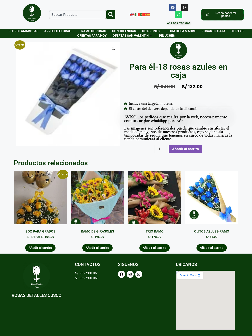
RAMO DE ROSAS (93, 31)
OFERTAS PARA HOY (92, 35)
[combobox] (77, 14)
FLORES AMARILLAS (23, 31)
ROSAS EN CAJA (213, 31)
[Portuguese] (142, 14)
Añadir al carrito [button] (40, 248)
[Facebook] (172, 7)
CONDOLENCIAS (124, 31)
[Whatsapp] (178, 14)
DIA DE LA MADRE (183, 31)
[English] (132, 14)
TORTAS (237, 31)
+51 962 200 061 (179, 23)
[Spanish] (147, 14)
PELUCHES (167, 35)
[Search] (110, 14)
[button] (113, 48)
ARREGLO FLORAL (57, 31)
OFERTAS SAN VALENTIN (131, 35)
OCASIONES (151, 31)
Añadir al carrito (185, 149)
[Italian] (137, 14)
